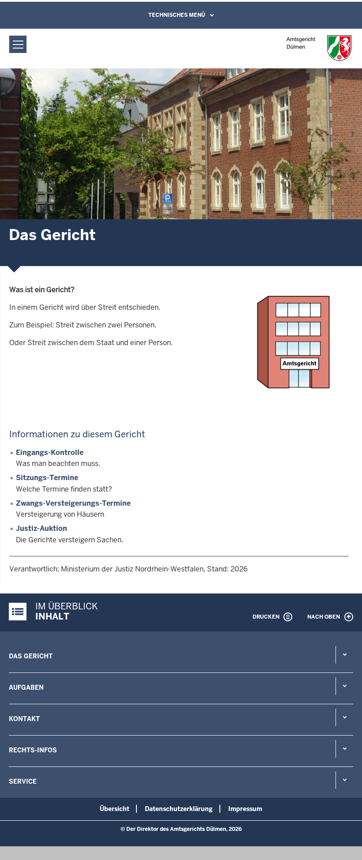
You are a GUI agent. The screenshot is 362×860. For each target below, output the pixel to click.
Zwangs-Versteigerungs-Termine (73, 503)
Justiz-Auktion (41, 528)
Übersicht (114, 809)
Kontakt (24, 719)
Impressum (245, 809)
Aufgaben (26, 687)
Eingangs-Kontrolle (49, 452)
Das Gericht (31, 656)
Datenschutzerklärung (179, 809)
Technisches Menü (176, 15)
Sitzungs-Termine (47, 477)
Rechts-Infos (33, 750)
